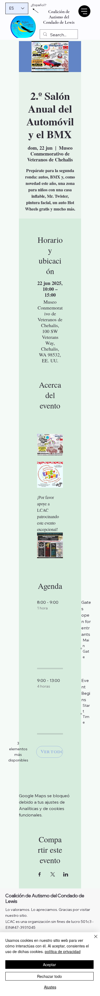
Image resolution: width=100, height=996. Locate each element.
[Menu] (84, 11)
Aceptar (49, 964)
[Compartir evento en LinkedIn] (65, 874)
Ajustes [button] (50, 987)
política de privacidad (63, 951)
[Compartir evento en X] (52, 874)
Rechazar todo (49, 976)
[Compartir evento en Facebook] (39, 874)
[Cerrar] (92, 939)
